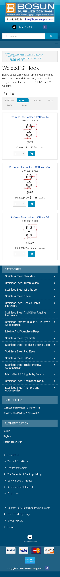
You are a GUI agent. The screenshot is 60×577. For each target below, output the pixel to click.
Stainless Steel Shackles (20, 276)
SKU (23, 100)
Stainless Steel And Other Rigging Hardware (25, 314)
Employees (14, 493)
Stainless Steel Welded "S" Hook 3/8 (29, 217)
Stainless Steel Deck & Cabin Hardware (22, 304)
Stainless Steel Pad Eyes (20, 351)
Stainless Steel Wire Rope (21, 289)
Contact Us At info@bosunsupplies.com (29, 507)
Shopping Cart (15, 520)
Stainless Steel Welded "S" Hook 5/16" (29, 167)
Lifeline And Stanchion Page (22, 331)
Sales (24, 105)
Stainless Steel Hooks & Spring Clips (27, 344)
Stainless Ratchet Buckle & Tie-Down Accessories (27, 323)
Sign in (7, 431)
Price (50, 100)
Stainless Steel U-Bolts (19, 358)
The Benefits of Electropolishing (25, 474)
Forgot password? (13, 442)
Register (7, 436)
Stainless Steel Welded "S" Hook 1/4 (29, 117)
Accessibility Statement (20, 487)
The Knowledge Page (19, 514)
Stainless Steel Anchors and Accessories (22, 389)
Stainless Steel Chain (18, 296)
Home (11, 527)
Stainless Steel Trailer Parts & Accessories (23, 366)
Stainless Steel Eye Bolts (20, 338)
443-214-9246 (25, 26)
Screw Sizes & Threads (20, 480)
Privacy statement (17, 467)
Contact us (13, 455)
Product (37, 100)
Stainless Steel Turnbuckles (22, 283)
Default (10, 105)
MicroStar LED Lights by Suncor (25, 374)
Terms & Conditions (18, 461)
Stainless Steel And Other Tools (24, 381)
